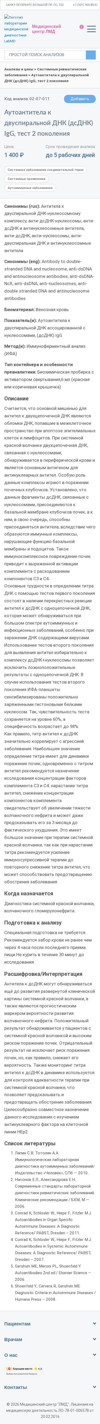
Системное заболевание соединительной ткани (45, 170)
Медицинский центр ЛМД (46, 29)
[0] (79, 29)
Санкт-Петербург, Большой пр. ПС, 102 (34, 5)
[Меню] (91, 30)
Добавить (79, 98)
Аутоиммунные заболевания (30, 188)
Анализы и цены (18, 69)
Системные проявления (26, 179)
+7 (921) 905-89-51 (85, 5)
